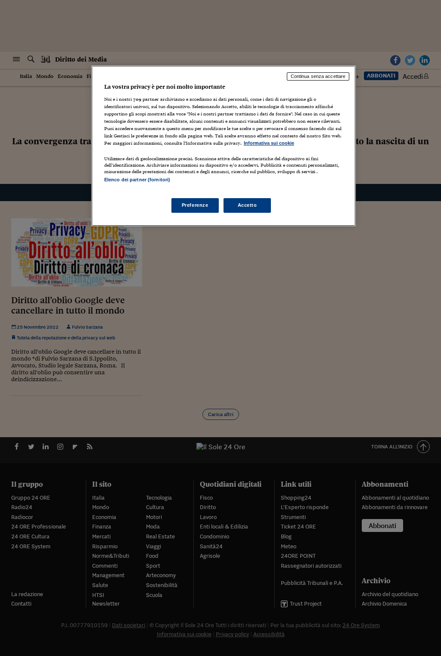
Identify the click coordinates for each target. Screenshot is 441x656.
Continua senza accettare (318, 76)
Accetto (247, 205)
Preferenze (195, 205)
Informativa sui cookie (269, 143)
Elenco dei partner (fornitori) (137, 179)
